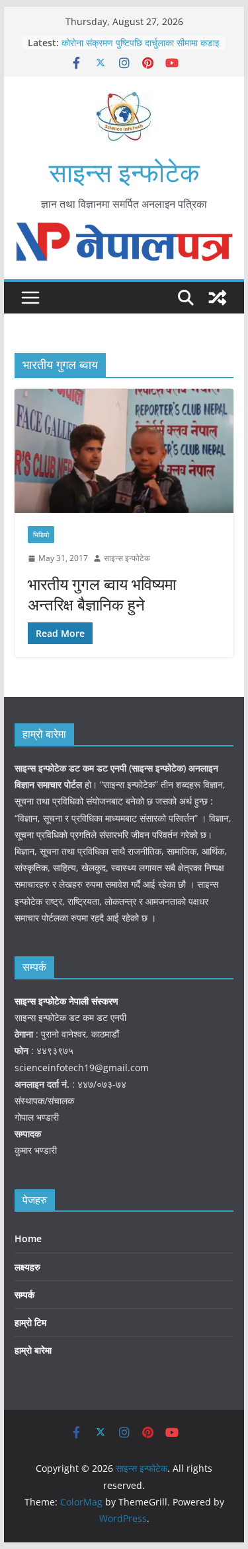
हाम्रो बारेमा (33, 1350)
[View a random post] (217, 297)
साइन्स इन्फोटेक (124, 172)
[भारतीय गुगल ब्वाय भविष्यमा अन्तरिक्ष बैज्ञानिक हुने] (124, 451)
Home (28, 1238)
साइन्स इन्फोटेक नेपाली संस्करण (68, 1001)
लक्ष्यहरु (27, 1267)
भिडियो (41, 534)
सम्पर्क (24, 1294)
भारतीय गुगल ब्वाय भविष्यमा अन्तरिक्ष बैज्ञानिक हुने (102, 594)
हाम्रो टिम (30, 1322)
